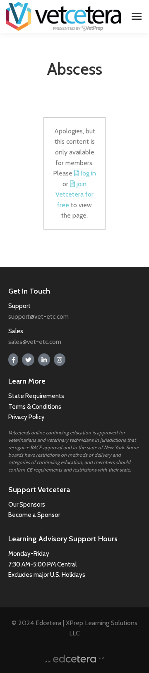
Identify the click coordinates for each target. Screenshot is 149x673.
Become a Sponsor (34, 515)
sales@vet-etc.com (34, 342)
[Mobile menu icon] (136, 16)
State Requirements (36, 396)
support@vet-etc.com (38, 316)
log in (88, 173)
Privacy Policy (26, 417)
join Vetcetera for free (74, 194)
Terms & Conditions (35, 406)
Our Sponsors (26, 504)
